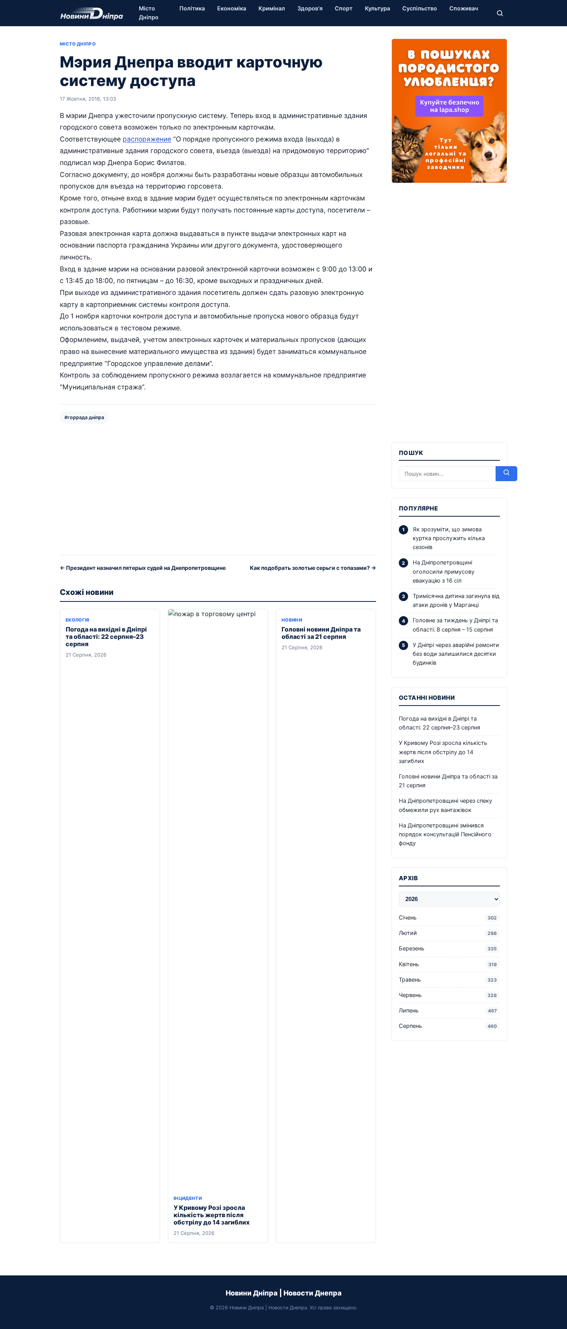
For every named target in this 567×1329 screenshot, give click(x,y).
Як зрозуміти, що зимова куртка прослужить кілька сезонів (449, 538)
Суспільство (419, 8)
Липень (448, 1010)
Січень (448, 917)
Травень (448, 979)
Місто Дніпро (149, 13)
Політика (192, 8)
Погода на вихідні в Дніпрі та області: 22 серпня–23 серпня (106, 636)
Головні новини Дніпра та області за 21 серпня (321, 632)
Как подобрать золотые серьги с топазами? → (313, 567)
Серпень (448, 1025)
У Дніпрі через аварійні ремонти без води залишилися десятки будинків (456, 654)
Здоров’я (309, 8)
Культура (377, 8)
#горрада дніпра (84, 417)
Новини (292, 620)
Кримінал (271, 8)
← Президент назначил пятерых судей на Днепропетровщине (143, 567)
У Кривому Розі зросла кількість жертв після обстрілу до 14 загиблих (212, 1215)
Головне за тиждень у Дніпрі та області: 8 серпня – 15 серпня (455, 625)
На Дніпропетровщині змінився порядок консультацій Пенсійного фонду (445, 834)
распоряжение (147, 139)
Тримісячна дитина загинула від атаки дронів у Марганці (456, 600)
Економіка (231, 8)
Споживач (463, 8)
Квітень (448, 964)
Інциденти (188, 1198)
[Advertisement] (218, 488)
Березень (448, 948)
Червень (448, 995)
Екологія (77, 620)
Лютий (448, 933)
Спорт (344, 8)
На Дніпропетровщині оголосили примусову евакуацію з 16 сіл (443, 571)
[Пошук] (500, 13)
